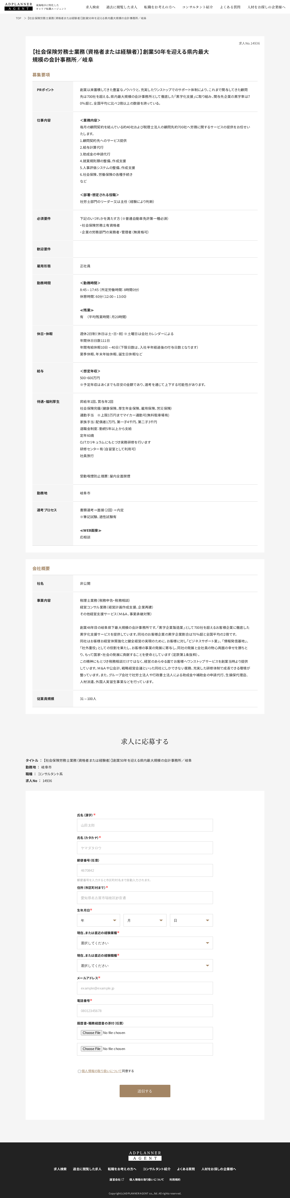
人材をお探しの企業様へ (266, 7)
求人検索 (92, 7)
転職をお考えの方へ (159, 7)
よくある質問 (230, 7)
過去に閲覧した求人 (122, 7)
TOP (19, 18)
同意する (108, 1071)
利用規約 (175, 1179)
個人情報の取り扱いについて (102, 1071)
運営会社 (115, 1179)
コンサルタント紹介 (197, 7)
